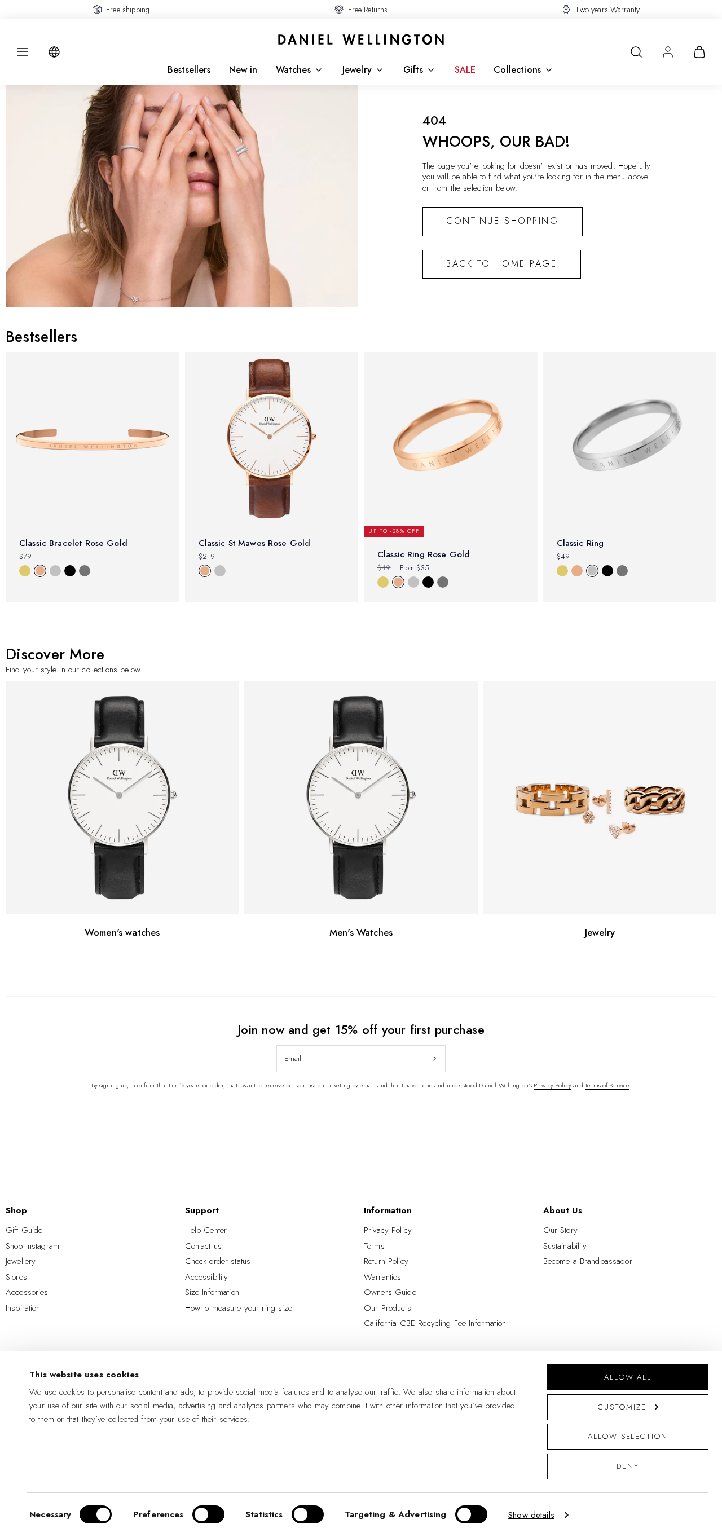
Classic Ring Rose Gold (423, 554)
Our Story (560, 1230)
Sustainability (565, 1246)
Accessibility (206, 1277)
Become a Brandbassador (587, 1261)
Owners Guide (390, 1292)
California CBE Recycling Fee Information (435, 1323)
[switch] (208, 1514)
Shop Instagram (32, 1246)
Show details (531, 1515)
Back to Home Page (501, 263)
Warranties (383, 1277)
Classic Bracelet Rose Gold (73, 543)
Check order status (218, 1261)
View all (27, 621)
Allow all (627, 1377)
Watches (293, 69)
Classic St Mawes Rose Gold (255, 543)
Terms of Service (607, 1085)
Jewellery (21, 1261)
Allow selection (628, 1436)
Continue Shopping (502, 220)
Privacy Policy (552, 1085)
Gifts (413, 69)
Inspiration (23, 1308)
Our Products (387, 1308)
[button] (22, 51)
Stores (16, 1277)
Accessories (27, 1292)
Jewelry (357, 69)
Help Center (206, 1230)
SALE (465, 69)
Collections (517, 69)
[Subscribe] (434, 1058)
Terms (374, 1246)
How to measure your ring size (238, 1308)
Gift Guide (24, 1230)
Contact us (203, 1246)
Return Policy (386, 1261)
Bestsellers (189, 69)
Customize (622, 1407)
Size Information (212, 1292)
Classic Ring (580, 543)
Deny (628, 1466)
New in (243, 69)
